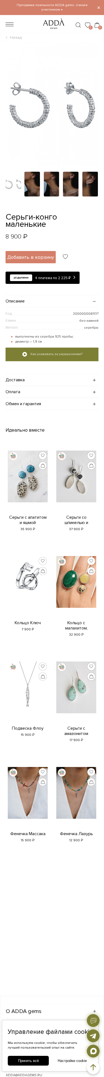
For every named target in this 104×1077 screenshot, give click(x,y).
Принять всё (28, 1061)
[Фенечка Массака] (28, 797)
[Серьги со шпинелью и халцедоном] (76, 480)
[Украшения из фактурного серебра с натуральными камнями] (52, 30)
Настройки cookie (72, 1061)
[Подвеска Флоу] (28, 691)
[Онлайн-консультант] (93, 1020)
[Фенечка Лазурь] (76, 797)
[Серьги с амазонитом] (76, 691)
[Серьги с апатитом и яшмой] (28, 480)
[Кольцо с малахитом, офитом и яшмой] (76, 586)
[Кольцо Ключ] (28, 580)
